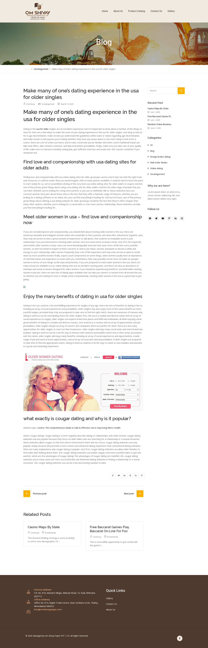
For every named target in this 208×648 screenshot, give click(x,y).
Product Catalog (136, 11)
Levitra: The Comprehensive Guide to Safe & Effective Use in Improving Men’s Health (78, 427)
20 (151, 145)
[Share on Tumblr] (130, 475)
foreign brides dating (160, 156)
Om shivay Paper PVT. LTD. (57, 635)
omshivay (30, 104)
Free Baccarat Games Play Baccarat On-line (168, 116)
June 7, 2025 (156, 128)
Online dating (156, 168)
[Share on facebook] (112, 475)
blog (152, 150)
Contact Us (156, 11)
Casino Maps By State (44, 527)
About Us (118, 11)
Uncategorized (41, 68)
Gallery (171, 11)
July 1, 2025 (155, 112)
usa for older (42, 128)
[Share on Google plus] (136, 475)
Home (105, 11)
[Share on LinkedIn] (124, 475)
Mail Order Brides (158, 162)
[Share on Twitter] (118, 475)
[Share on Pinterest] (141, 475)
